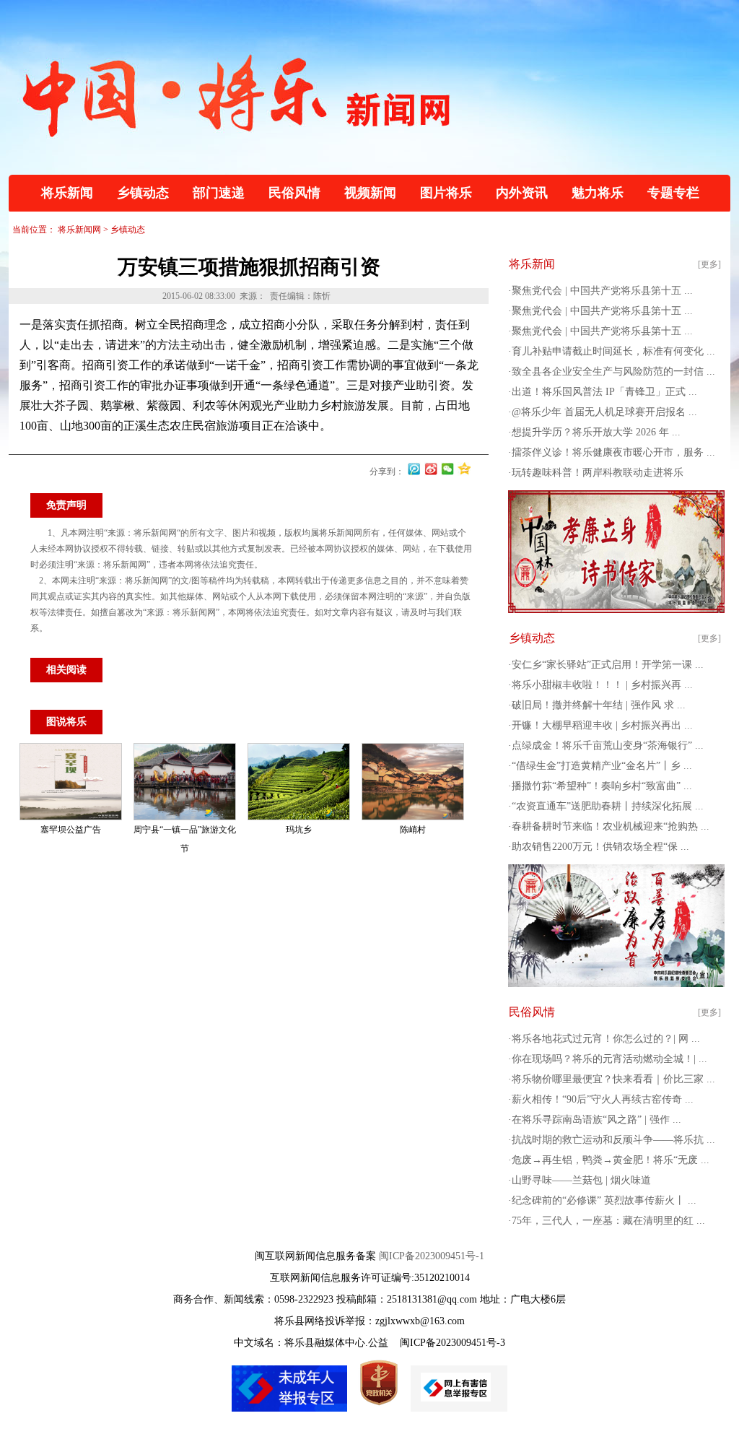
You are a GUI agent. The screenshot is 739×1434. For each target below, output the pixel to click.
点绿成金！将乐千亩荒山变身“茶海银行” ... (608, 745)
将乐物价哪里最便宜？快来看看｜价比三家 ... (613, 1079)
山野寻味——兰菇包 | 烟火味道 (581, 1180)
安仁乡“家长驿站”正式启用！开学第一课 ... (608, 664)
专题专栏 (673, 193)
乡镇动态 (143, 193)
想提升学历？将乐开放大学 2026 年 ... (596, 432)
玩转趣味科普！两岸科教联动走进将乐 (597, 472)
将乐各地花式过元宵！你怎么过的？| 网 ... (606, 1038)
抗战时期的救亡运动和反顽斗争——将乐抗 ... (613, 1139)
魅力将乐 (598, 193)
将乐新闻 (67, 193)
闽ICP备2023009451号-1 (431, 1256)
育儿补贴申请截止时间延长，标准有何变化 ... (613, 351)
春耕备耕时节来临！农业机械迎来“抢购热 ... (610, 826)
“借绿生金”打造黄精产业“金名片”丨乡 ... (602, 765)
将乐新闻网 (79, 230)
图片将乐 (446, 193)
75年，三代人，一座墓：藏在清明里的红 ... (608, 1220)
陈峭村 (413, 830)
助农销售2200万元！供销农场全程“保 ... (600, 846)
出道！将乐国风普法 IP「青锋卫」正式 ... (604, 391)
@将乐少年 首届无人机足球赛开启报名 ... (604, 412)
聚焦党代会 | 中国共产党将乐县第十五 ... (602, 290)
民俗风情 (294, 193)
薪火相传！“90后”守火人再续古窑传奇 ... (603, 1099)
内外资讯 (522, 193)
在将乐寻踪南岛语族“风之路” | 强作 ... (596, 1119)
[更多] (709, 264)
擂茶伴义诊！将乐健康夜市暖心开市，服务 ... (613, 452)
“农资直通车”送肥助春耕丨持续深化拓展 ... (608, 806)
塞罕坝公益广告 (70, 830)
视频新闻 (370, 193)
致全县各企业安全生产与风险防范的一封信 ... (613, 371)
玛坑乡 (299, 830)
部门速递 (219, 193)
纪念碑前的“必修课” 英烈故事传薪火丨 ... (604, 1200)
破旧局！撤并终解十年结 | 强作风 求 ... (599, 705)
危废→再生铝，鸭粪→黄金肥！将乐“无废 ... (610, 1160)
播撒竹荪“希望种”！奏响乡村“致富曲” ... (602, 786)
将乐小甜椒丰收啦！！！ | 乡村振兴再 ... (602, 684)
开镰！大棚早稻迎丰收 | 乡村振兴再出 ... (602, 725)
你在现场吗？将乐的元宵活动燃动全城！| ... (609, 1058)
